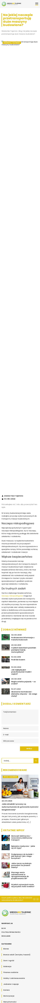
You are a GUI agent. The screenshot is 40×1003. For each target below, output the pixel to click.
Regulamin (6, 936)
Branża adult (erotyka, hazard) (16, 955)
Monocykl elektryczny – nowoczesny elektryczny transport (21, 838)
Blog (4, 928)
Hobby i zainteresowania (14, 978)
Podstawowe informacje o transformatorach (22, 639)
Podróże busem (18, 660)
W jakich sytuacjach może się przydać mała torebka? (22, 886)
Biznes (6, 949)
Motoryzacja (8, 996)
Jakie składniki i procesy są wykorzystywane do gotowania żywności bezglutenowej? (20, 807)
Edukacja (7, 966)
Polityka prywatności (11, 932)
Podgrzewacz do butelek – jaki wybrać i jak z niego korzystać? (22, 856)
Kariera (6, 990)
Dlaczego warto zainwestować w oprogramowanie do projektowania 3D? (20, 875)
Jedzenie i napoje (11, 984)
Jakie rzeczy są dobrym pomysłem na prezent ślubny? (21, 865)
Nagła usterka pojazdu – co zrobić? (23, 683)
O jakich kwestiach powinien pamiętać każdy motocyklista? (23, 650)
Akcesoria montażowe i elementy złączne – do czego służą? (24, 694)
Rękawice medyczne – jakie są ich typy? (23, 847)
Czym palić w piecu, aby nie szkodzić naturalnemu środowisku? (17, 899)
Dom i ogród (8, 960)
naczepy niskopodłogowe (12, 596)
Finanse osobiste (10, 972)
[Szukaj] (36, 760)
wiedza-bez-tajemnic (13, 496)
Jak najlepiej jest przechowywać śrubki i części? (21, 672)
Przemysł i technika (12, 42)
